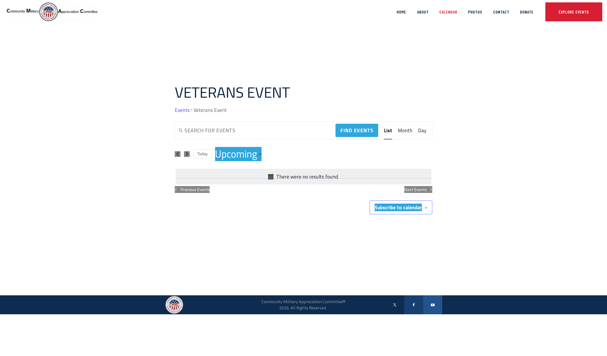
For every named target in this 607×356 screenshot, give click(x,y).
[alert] (303, 176)
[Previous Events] (177, 154)
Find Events (356, 130)
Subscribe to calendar (398, 207)
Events (182, 110)
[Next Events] (187, 154)
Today (202, 154)
